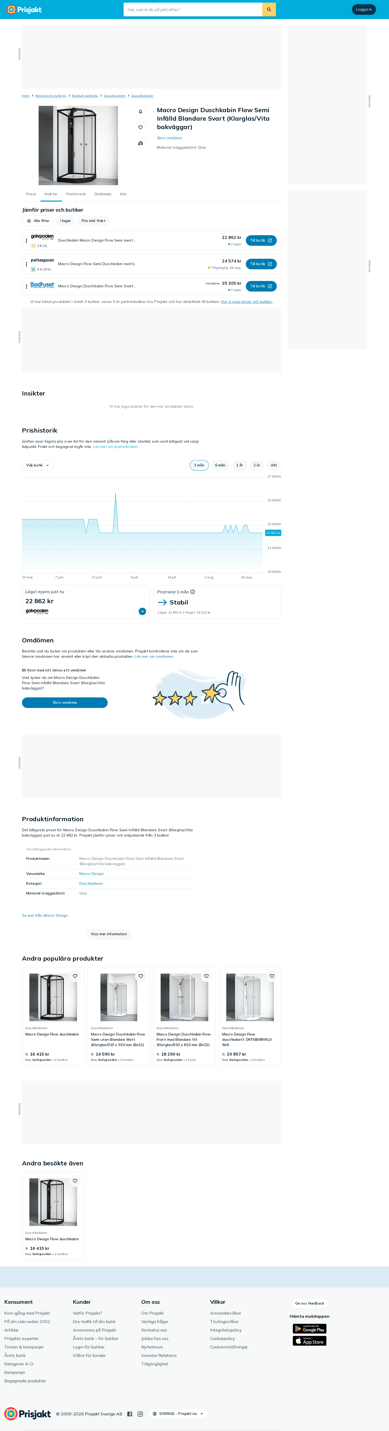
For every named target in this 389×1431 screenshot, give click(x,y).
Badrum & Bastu (85, 96)
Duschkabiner (142, 96)
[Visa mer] (26, 240)
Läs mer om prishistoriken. (116, 446)
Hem (26, 96)
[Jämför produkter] (140, 143)
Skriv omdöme (169, 137)
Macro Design (91, 873)
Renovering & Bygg (50, 96)
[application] (151, 528)
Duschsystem (115, 96)
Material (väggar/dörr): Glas (181, 147)
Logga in (364, 9)
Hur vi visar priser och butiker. (247, 301)
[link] (53, 1016)
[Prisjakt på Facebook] (129, 1413)
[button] (140, 111)
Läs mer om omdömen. (154, 656)
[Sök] (269, 9)
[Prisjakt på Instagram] (140, 1413)
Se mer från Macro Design (45, 915)
